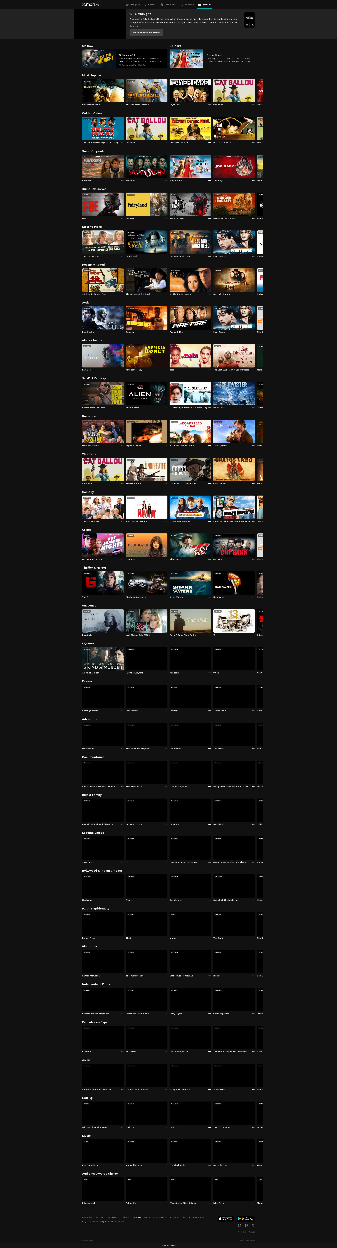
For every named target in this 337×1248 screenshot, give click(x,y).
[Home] (90, 4)
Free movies (171, 5)
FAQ (84, 1221)
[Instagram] (240, 1225)
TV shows (189, 5)
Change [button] (251, 1232)
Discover (152, 5)
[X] (253, 1225)
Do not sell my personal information (106, 1221)
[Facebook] (246, 1225)
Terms (147, 1217)
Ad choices (198, 1217)
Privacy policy (159, 1217)
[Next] (255, 90)
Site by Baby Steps (247, 1240)
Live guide (135, 5)
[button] (146, 32)
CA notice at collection (179, 1217)
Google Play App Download (246, 1219)
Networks (206, 5)
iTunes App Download (226, 1219)
